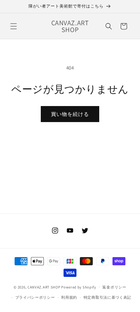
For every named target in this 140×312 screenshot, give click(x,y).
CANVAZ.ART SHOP (44, 286)
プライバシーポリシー (35, 297)
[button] (13, 26)
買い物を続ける (70, 114)
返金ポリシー (114, 287)
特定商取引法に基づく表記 (107, 297)
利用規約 (69, 297)
